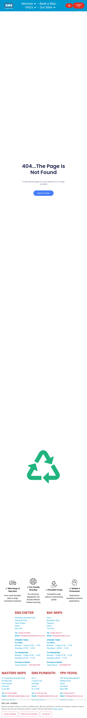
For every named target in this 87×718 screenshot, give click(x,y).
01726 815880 (11, 693)
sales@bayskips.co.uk (61, 636)
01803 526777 (56, 633)
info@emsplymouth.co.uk (47, 696)
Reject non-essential (29, 714)
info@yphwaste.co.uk (74, 696)
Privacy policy (58, 709)
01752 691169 (41, 693)
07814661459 (34, 665)
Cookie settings (10, 714)
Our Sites (46, 7)
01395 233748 (24, 633)
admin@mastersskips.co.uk (18, 696)
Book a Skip (48, 3)
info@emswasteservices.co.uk (32, 636)
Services (27, 3)
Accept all (46, 714)
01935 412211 (69, 693)
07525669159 (65, 665)
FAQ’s (29, 7)
